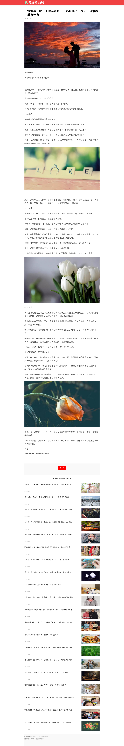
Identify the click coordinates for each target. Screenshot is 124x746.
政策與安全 (32, 739)
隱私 (39, 739)
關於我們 (26, 739)
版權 (42, 739)
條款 (37, 739)
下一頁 (62, 468)
